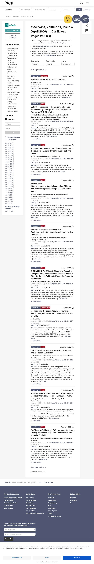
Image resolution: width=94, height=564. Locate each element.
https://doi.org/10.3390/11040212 (62, 442)
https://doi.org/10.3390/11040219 (62, 403)
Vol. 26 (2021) (9, 154)
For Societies (30, 511)
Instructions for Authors (12, 68)
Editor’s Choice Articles (12, 89)
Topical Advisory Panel (12, 59)
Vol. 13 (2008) (9, 180)
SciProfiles (51, 508)
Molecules (16, 16)
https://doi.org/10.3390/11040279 (62, 198)
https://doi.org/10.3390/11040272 (62, 242)
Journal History (12, 97)
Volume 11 (24, 16)
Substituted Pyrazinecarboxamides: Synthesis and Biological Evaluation (51, 351)
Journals (8, 16)
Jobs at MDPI (8, 508)
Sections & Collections (10, 77)
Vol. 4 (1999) (9, 199)
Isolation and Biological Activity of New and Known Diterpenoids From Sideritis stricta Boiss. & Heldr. (52, 313)
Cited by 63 (34, 364)
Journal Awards (12, 99)
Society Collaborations (12, 103)
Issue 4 (32, 16)
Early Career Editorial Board (12, 63)
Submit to (13, 30)
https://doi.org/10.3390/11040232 (62, 84)
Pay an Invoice (9, 500)
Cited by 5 (34, 202)
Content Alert (48, 482)
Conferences (11, 106)
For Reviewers (31, 500)
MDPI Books (52, 500)
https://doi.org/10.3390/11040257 (62, 321)
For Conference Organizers (35, 513)
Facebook (73, 500)
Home (12, 48)
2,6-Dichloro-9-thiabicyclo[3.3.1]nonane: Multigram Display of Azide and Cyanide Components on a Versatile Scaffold (53, 432)
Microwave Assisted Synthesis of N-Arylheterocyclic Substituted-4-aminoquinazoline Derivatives (52, 232)
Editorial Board (12, 53)
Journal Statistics (12, 94)
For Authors (30, 497)
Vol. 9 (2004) (9, 189)
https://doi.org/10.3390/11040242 (62, 360)
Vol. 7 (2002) (9, 193)
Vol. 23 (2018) (9, 160)
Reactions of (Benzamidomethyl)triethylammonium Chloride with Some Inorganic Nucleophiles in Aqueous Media (51, 187)
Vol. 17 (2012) (9, 172)
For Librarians (30, 505)
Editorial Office (12, 109)
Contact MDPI (8, 505)
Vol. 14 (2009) (9, 178)
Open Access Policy (10, 503)
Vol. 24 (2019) (9, 158)
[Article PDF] (73, 76)
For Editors (29, 503)
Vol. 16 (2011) (9, 174)
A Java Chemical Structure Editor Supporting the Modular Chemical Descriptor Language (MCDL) (52, 394)
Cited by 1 (34, 88)
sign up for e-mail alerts (45, 46)
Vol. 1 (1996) (9, 211)
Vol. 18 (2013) (9, 170)
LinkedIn (73, 497)
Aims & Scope (11, 51)
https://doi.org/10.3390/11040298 (62, 121)
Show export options (39, 70)
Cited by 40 (34, 288)
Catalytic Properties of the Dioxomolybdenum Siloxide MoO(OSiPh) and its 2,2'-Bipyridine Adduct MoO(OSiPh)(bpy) (51, 109)
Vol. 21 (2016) (9, 164)
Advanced (86, 10)
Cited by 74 (34, 163)
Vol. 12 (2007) (9, 182)
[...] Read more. (66, 97)
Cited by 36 (34, 325)
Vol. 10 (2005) (9, 187)
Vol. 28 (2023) (9, 149)
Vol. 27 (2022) (9, 151)
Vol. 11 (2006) (9, 185)
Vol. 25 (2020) (9, 156)
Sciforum (51, 497)
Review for (13, 36)
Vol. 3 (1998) (9, 201)
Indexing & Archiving (13, 85)
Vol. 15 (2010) (9, 176)
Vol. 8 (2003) (9, 191)
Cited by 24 (34, 246)
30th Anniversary (12, 111)
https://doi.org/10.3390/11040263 (62, 284)
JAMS (50, 513)
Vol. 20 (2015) (9, 166)
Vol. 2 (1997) (9, 203)
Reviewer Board (12, 55)
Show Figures (36, 139)
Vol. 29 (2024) (9, 147)
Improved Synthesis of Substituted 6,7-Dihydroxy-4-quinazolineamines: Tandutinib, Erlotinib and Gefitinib (52, 150)
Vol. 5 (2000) (9, 197)
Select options (10, 530)
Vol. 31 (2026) (9, 143)
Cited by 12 (34, 407)
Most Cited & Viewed (13, 92)
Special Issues (12, 71)
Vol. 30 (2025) (9, 145)
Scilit (49, 505)
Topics (9, 74)
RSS (40, 482)
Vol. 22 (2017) (9, 162)
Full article (61, 171)
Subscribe (8, 539)
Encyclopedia (52, 511)
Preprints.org (52, 503)
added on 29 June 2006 (48, 79)
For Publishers (31, 508)
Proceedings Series (54, 516)
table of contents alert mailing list (54, 43)
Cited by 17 (34, 446)
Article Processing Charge (13, 82)
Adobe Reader (50, 55)
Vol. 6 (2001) (9, 195)
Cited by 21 (34, 125)
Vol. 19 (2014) (9, 168)
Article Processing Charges (13, 497)
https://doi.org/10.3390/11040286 (62, 158)
